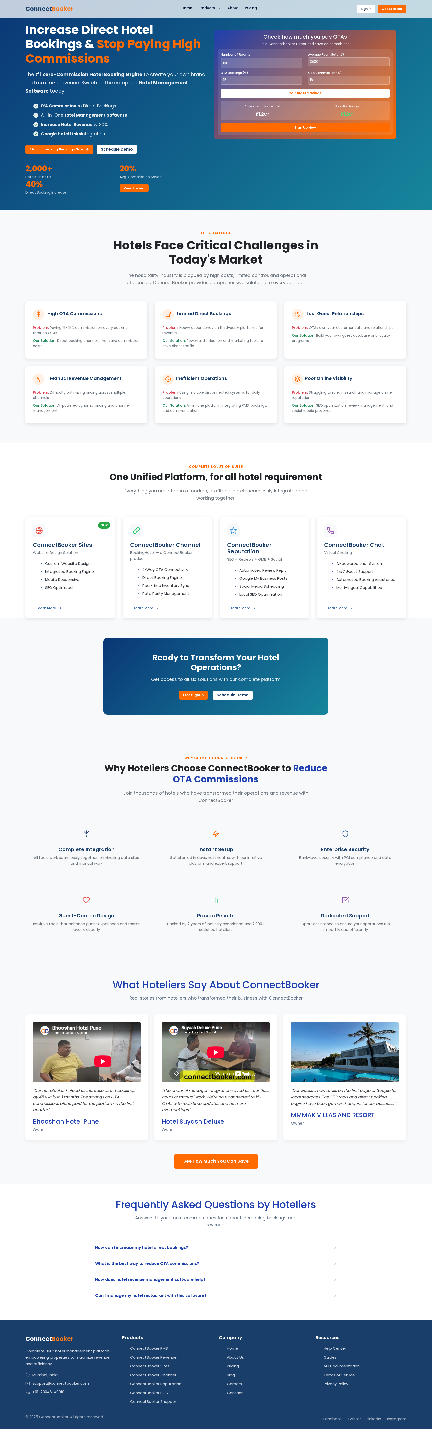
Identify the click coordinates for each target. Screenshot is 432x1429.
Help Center (335, 1348)
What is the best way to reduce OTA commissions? (147, 1263)
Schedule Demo (117, 149)
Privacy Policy (336, 1383)
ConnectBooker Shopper (153, 1401)
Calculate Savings (305, 93)
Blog (231, 1375)
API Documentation (342, 1366)
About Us (235, 1357)
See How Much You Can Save (216, 1161)
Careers (234, 1383)
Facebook (333, 1418)
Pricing (251, 7)
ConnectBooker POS (149, 1392)
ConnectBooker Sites (150, 1366)
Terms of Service (339, 1375)
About (233, 7)
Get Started (392, 8)
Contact (235, 1392)
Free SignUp (193, 695)
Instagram (396, 1418)
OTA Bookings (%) (234, 73)
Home (187, 7)
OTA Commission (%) (325, 73)
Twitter (354, 1418)
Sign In (366, 8)
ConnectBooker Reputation (156, 1383)
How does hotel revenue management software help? (150, 1279)
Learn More (46, 608)
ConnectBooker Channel (153, 1375)
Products (207, 7)
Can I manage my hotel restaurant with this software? (151, 1295)
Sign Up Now (305, 127)
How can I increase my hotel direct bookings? (141, 1247)
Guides (330, 1357)
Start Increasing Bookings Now (56, 149)
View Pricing (134, 188)
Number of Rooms (235, 54)
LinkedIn (374, 1418)
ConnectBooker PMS (149, 1348)
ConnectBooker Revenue (153, 1357)
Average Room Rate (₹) (326, 54)
